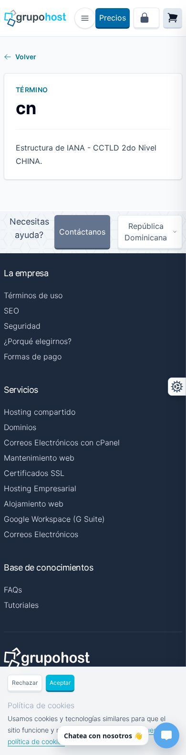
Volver (25, 57)
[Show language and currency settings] (177, 387)
